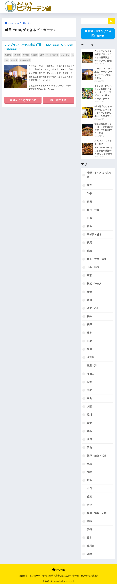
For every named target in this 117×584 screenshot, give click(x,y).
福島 (89, 226)
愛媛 (89, 423)
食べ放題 (13, 60)
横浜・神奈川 (23, 23)
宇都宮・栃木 (94, 234)
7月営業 (17, 55)
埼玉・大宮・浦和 (96, 259)
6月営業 (8, 55)
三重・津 (92, 365)
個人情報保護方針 (89, 575)
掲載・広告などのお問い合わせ (99, 33)
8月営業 (26, 55)
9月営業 (34, 55)
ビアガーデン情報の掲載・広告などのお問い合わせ (54, 575)
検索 (111, 21)
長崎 (89, 521)
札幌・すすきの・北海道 (99, 174)
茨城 (89, 250)
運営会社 (23, 575)
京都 (89, 390)
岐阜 (89, 332)
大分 (89, 504)
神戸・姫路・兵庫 (96, 455)
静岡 (89, 349)
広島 (89, 480)
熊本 (89, 537)
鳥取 (89, 463)
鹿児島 (90, 545)
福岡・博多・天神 (96, 513)
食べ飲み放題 (25, 60)
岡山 (89, 447)
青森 (89, 185)
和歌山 (90, 373)
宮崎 (89, 529)
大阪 (89, 406)
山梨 (89, 341)
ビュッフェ (65, 55)
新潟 (89, 292)
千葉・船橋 (93, 267)
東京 (89, 275)
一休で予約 (59, 100)
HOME (60, 569)
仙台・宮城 (93, 210)
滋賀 (89, 382)
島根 (89, 472)
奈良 (89, 398)
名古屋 (90, 357)
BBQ (42, 55)
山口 (89, 488)
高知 (89, 439)
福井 (89, 316)
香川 (89, 414)
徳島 (89, 431)
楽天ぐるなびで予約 (24, 100)
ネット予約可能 (52, 55)
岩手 (89, 193)
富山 (89, 300)
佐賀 (89, 496)
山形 (89, 218)
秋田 (89, 201)
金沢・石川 (93, 308)
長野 (89, 324)
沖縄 (89, 554)
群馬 (89, 242)
